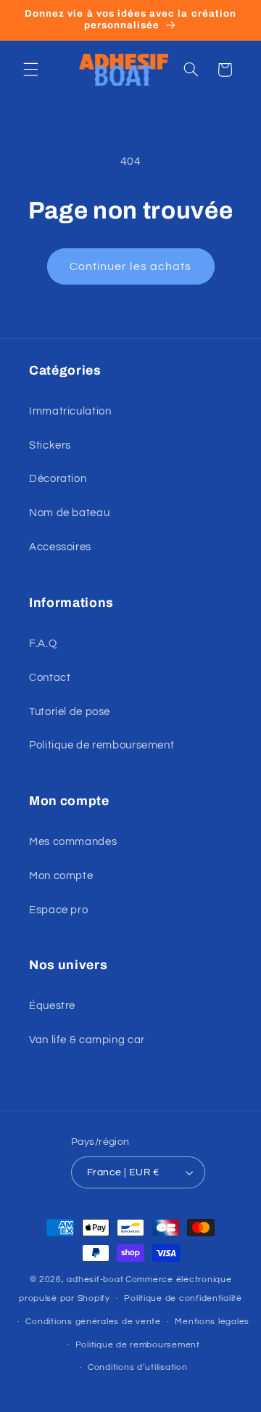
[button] (30, 69)
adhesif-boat (95, 1280)
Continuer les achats (130, 266)
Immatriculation (70, 411)
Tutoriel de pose (69, 711)
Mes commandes (73, 841)
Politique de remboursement (101, 745)
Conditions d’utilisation (138, 1367)
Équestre (52, 1005)
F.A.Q (43, 643)
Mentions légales (212, 1322)
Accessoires (60, 547)
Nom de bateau (69, 512)
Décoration (57, 478)
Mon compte (61, 875)
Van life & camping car (87, 1039)
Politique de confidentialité (183, 1298)
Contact (49, 677)
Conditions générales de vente (92, 1322)
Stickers (50, 445)
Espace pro (58, 910)
